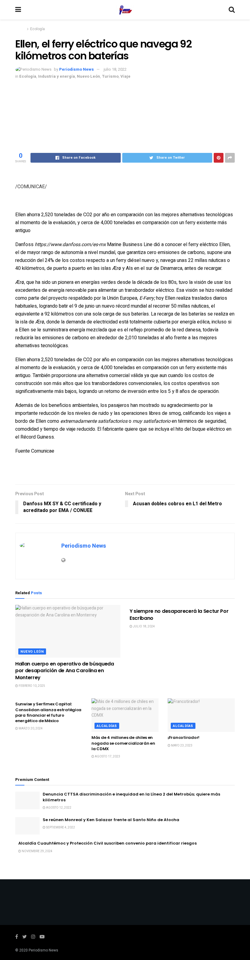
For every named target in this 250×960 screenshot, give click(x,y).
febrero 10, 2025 (31, 686)
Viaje (125, 76)
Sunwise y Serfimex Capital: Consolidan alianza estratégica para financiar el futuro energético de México (48, 712)
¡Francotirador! (183, 737)
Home (20, 29)
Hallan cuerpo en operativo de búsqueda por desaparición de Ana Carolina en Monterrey (64, 670)
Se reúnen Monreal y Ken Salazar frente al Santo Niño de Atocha (111, 820)
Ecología (37, 29)
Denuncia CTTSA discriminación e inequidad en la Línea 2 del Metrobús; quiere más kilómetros (131, 797)
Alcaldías (107, 726)
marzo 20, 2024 (30, 728)
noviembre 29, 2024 (36, 851)
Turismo (110, 76)
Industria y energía (56, 76)
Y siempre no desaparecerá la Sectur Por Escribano (179, 614)
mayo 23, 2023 (181, 745)
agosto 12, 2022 (58, 808)
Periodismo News (76, 69)
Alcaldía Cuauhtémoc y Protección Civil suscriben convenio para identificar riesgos (107, 843)
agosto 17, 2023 (107, 756)
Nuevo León (88, 76)
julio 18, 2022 (115, 69)
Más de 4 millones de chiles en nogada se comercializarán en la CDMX (123, 743)
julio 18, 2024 (143, 626)
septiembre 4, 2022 (60, 827)
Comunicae (42, 451)
